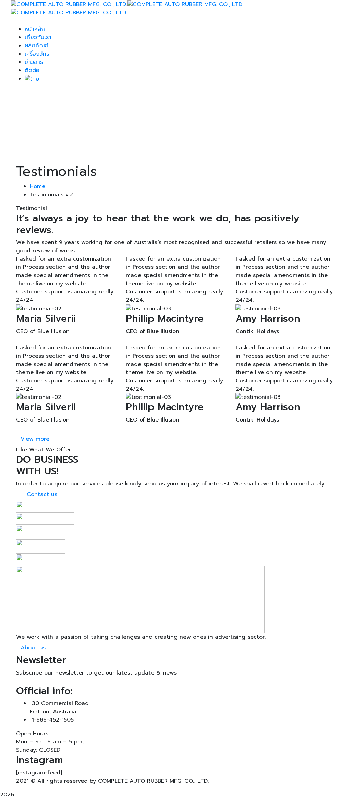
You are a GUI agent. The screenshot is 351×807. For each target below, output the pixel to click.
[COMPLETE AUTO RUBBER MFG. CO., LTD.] (69, 4)
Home (37, 186)
